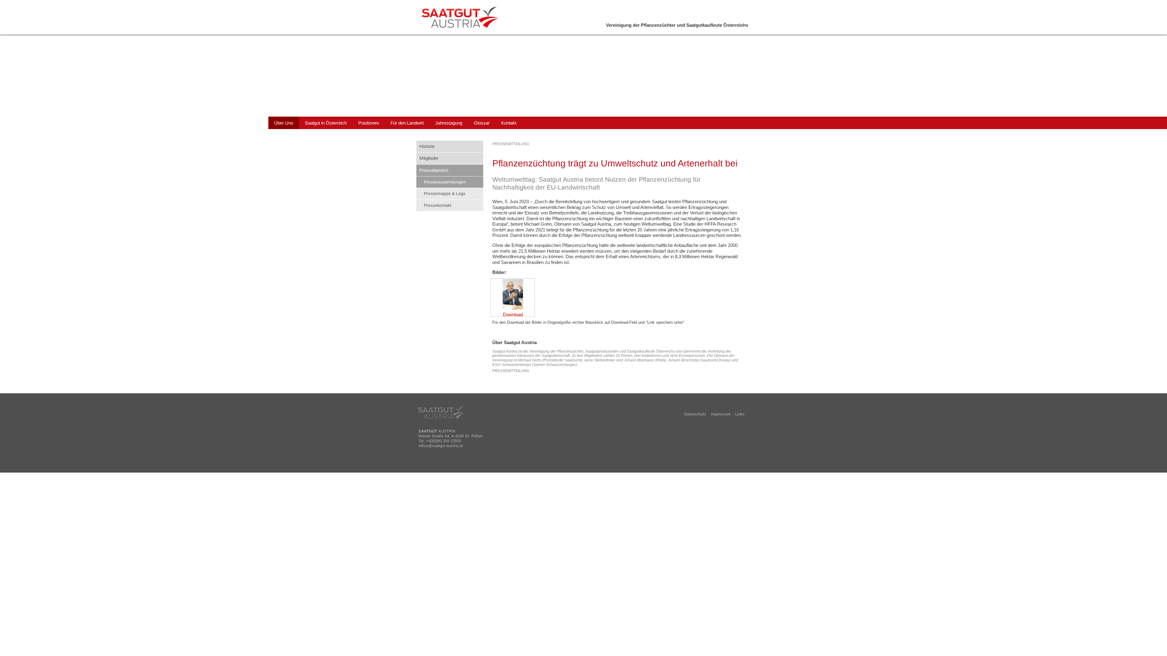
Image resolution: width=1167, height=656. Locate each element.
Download (513, 314)
